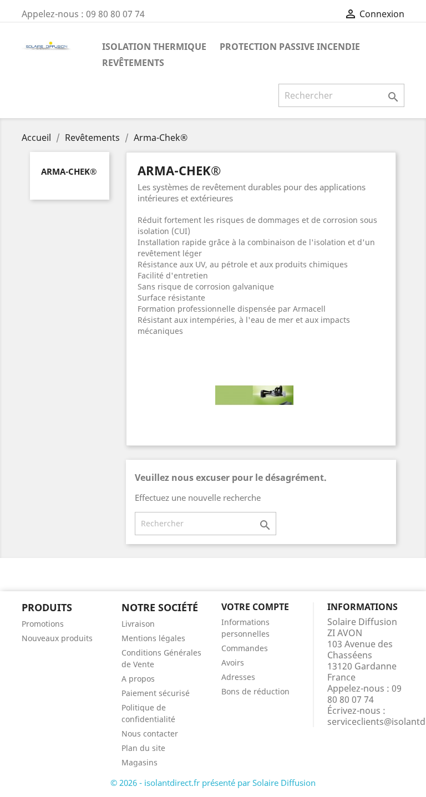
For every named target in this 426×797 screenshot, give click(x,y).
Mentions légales (153, 638)
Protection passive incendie (290, 46)
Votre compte (255, 607)
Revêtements (133, 63)
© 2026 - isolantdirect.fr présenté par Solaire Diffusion (213, 782)
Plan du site (143, 748)
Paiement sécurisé (155, 693)
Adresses (238, 677)
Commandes (244, 648)
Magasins (139, 762)
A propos (138, 678)
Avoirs (232, 662)
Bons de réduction (255, 691)
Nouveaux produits (57, 638)
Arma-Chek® (69, 171)
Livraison (138, 623)
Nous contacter (149, 733)
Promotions (43, 623)
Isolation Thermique (154, 46)
